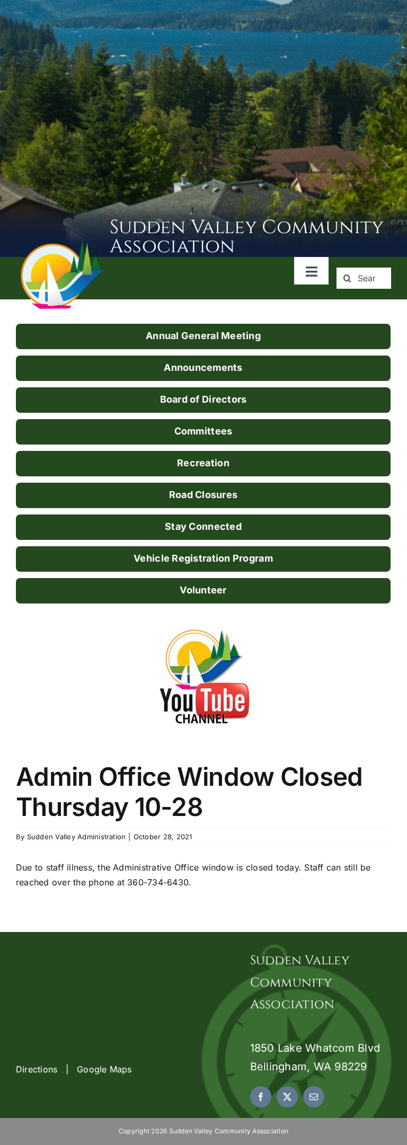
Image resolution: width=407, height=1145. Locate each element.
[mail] (313, 1096)
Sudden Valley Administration (76, 836)
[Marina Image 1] (63, 243)
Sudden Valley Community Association (247, 237)
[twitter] (287, 1096)
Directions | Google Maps (74, 1069)
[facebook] (260, 1096)
